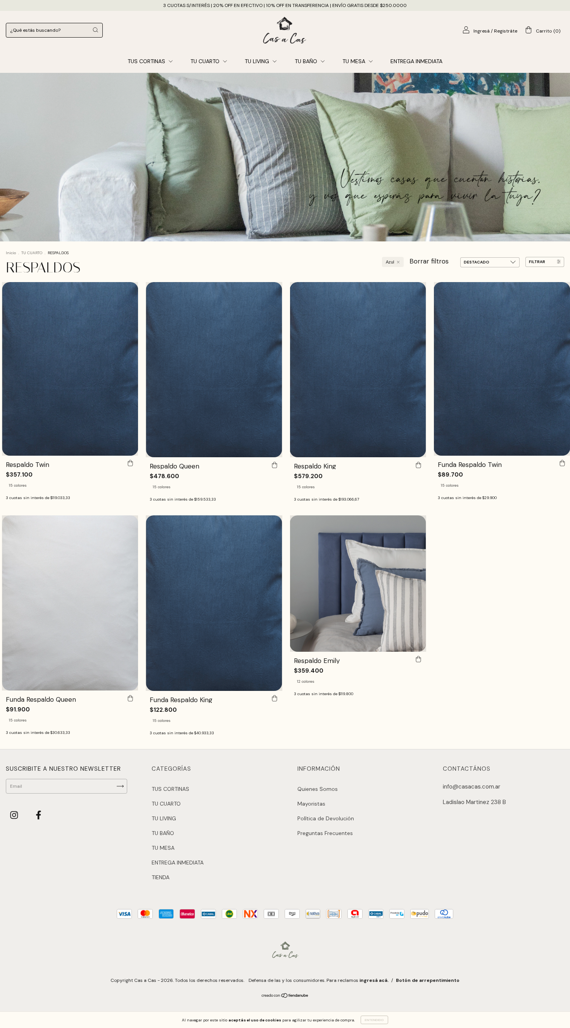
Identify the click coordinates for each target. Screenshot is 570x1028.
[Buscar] (95, 29)
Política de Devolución (325, 818)
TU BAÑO (307, 61)
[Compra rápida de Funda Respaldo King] (274, 698)
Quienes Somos (317, 788)
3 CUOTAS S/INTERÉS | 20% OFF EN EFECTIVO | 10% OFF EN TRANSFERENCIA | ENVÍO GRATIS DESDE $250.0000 (285, 5)
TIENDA (160, 877)
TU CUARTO (205, 61)
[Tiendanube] (285, 997)
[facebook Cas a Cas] (38, 815)
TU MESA (354, 61)
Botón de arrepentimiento (427, 980)
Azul (390, 262)
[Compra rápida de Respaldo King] (418, 465)
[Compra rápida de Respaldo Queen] (274, 465)
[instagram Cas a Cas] (15, 815)
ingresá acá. (374, 980)
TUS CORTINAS (147, 61)
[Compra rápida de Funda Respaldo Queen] (130, 698)
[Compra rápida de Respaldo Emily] (418, 659)
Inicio (11, 252)
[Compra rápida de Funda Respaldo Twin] (562, 463)
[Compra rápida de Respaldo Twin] (130, 463)
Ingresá (481, 31)
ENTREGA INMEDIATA (416, 61)
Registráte (505, 31)
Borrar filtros (429, 261)
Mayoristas (311, 803)
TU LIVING (258, 61)
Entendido (374, 1020)
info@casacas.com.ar (471, 786)
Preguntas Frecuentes (325, 833)
